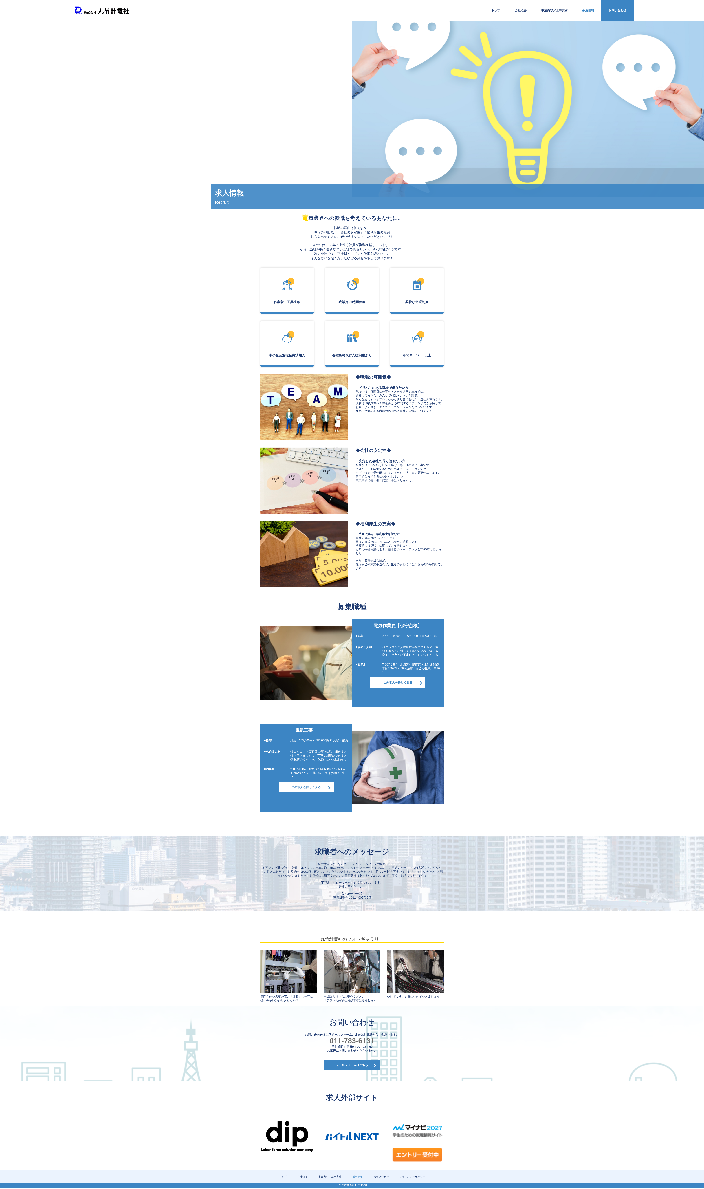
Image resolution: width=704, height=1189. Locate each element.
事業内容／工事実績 (554, 10)
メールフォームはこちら (352, 1065)
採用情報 (588, 10)
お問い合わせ (617, 10)
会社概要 (521, 10)
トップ (495, 10)
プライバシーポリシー (412, 1176)
